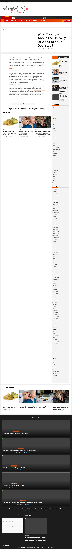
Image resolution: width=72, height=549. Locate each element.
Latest (53, 364)
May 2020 (54, 329)
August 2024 (54, 239)
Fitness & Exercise (33, 20)
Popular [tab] (60, 57)
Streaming (54, 172)
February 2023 (55, 270)
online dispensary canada (39, 90)
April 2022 (54, 287)
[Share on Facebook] (13, 104)
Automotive (54, 109)
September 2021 (55, 300)
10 (3, 524)
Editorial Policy (55, 377)
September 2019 (55, 345)
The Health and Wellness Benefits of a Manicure (14, 485)
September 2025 (55, 212)
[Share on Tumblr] (29, 104)
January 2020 (55, 337)
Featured (54, 132)
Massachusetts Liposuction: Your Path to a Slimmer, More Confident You (20, 450)
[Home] (2, 21)
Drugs (53, 128)
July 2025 (54, 216)
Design (53, 124)
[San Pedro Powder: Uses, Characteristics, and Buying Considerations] (10, 122)
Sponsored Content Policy (57, 380)
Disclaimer (54, 375)
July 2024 (54, 241)
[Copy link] (34, 104)
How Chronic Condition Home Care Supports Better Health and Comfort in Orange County (42, 133)
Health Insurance (55, 147)
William (11, 136)
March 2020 (54, 333)
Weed (53, 178)
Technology (54, 174)
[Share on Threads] (32, 104)
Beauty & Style (14, 20)
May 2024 (54, 245)
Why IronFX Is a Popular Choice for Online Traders (63, 80)
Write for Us (54, 369)
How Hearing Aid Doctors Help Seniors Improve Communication (58, 17)
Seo (53, 168)
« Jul (3, 535)
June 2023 (54, 264)
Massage (54, 155)
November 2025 (55, 208)
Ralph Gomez (41, 48)
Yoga (53, 182)
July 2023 (54, 262)
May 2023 (54, 266)
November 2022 (55, 277)
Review (53, 166)
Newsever (46, 547)
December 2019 (55, 339)
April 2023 (54, 268)
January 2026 (55, 204)
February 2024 (55, 252)
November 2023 (55, 258)
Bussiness (54, 116)
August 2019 (54, 348)
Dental (20, 20)
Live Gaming (54, 153)
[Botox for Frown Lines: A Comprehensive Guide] (36, 463)
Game (53, 141)
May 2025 (54, 221)
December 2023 (55, 256)
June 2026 (54, 193)
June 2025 (54, 218)
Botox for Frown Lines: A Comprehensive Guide (14, 468)
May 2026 (54, 195)
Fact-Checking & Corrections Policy (59, 379)
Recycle (54, 161)
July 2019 (54, 350)
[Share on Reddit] (26, 104)
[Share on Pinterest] (24, 104)
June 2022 (54, 285)
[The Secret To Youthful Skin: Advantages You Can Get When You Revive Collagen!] (36, 498)
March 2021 (54, 310)
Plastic (53, 159)
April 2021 (54, 308)
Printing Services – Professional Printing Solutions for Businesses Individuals (63, 98)
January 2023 (55, 273)
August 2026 (54, 189)
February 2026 (55, 202)
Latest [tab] (54, 57)
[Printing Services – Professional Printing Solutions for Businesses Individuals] (55, 97)
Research (54, 164)
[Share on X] (15, 104)
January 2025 (55, 229)
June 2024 (54, 243)
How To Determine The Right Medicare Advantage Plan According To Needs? (37, 108)
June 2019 (54, 352)
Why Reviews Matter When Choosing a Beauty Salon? (16, 433)
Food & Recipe (42, 20)
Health (6, 20)
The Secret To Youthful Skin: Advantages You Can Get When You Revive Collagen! (22, 502)
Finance (60, 77)
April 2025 (54, 223)
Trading (53, 176)
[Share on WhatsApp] (21, 104)
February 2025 (55, 227)
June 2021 (54, 304)
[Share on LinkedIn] (18, 104)
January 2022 (55, 293)
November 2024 (55, 233)
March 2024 (54, 250)
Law (53, 151)
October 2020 (55, 318)
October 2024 (55, 235)
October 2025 (55, 210)
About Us (54, 367)
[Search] (61, 21)
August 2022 (54, 281)
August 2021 (54, 302)
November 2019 (55, 341)
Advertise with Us (55, 371)
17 (3, 526)
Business (60, 93)
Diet (26, 20)
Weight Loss (54, 180)
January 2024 (55, 254)
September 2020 (55, 320)
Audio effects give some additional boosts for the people (17, 108)
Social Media (55, 170)
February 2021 (55, 312)
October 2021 (55, 298)
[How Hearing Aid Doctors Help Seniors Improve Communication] (27, 122)
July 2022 (54, 283)
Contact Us (15, 1)
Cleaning (54, 118)
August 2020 (54, 323)
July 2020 (54, 325)
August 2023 (54, 260)
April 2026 (54, 198)
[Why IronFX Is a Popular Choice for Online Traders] (55, 80)
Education (54, 130)
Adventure (54, 107)
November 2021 (55, 295)
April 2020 (54, 331)
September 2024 (55, 237)
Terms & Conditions (56, 373)
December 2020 (55, 314)
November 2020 (55, 316)
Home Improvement (56, 149)
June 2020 (54, 327)
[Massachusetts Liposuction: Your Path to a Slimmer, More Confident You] (36, 446)
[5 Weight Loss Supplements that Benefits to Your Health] (36, 526)
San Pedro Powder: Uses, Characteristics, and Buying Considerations (28, 17)
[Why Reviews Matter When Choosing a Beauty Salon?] (36, 428)
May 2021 (54, 306)
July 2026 (54, 191)
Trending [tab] (65, 57)
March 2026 (54, 200)
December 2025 (55, 206)
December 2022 (55, 275)
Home (11, 1)
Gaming (53, 143)
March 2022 (54, 289)
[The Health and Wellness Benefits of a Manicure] (36, 480)
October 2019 (55, 343)
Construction (54, 120)
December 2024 (55, 231)
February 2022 (55, 291)
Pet (53, 157)
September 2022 (55, 279)
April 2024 (54, 248)
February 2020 (55, 335)
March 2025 (54, 225)
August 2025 (54, 214)
